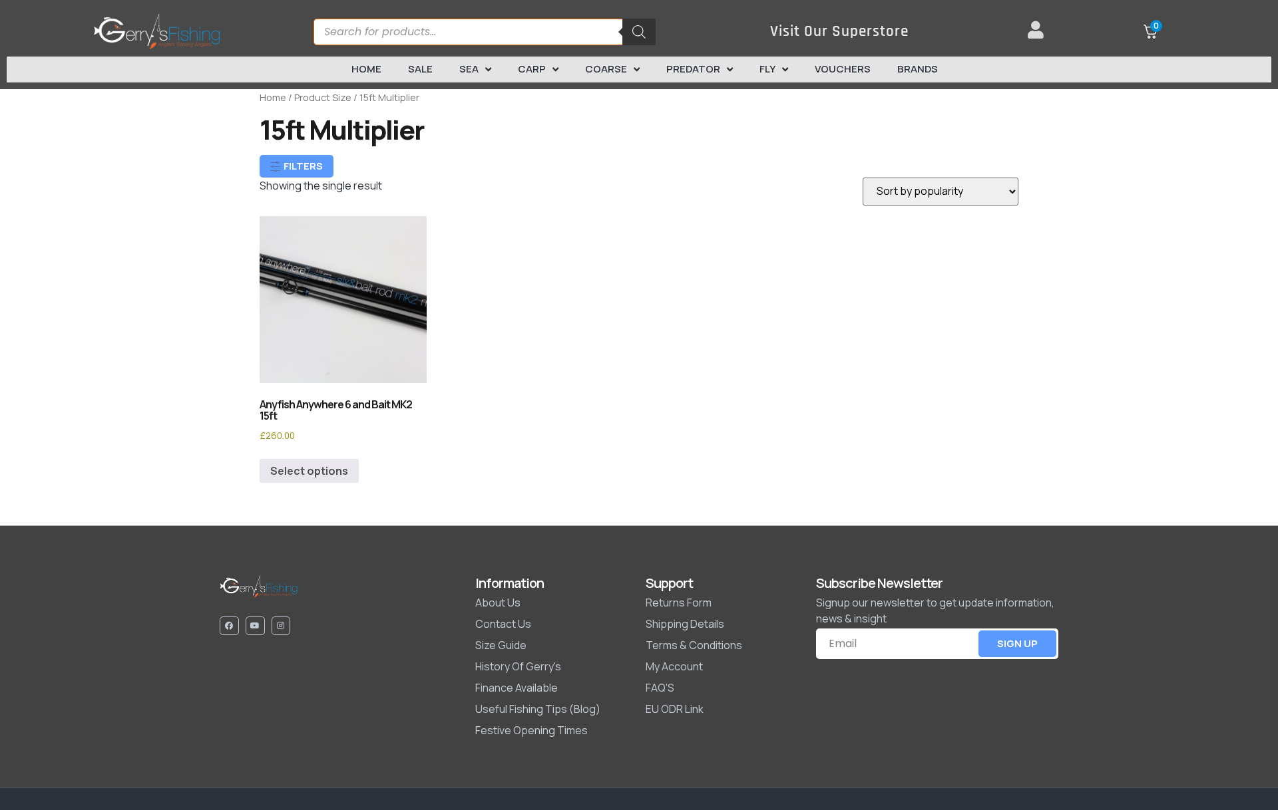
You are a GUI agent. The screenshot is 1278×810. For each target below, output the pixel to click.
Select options (309, 471)
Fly (767, 69)
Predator (693, 69)
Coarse (606, 69)
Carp (532, 69)
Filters (302, 166)
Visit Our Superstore (839, 31)
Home (366, 69)
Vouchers (843, 69)
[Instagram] (281, 626)
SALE (420, 69)
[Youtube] (255, 626)
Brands (917, 69)
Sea (469, 69)
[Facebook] (229, 626)
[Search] (639, 32)
